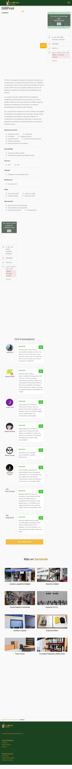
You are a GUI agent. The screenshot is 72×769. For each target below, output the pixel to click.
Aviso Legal (5, 756)
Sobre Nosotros (6, 744)
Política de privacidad (8, 758)
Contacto (4, 742)
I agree (9, 231)
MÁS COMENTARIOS (24, 542)
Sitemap (4, 747)
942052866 (9, 258)
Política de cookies (9, 227)
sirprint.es (9, 262)
